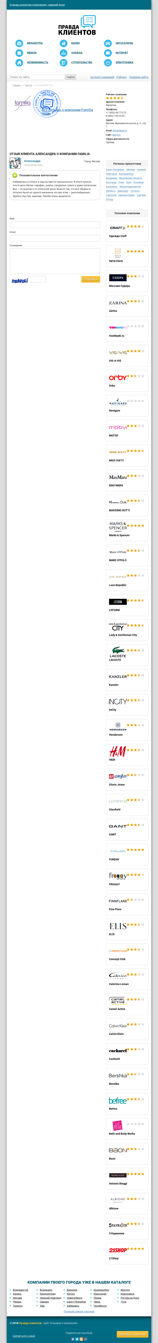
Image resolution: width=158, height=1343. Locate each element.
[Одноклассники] (81, 1339)
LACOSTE (127, 655)
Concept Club (127, 954)
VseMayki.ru (127, 331)
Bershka (127, 1079)
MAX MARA (127, 480)
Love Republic (127, 580)
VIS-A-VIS (127, 355)
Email (13, 232)
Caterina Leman (127, 979)
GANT (127, 829)
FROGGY (127, 879)
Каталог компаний (102, 77)
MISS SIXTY (127, 455)
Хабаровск (73, 1305)
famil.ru (116, 135)
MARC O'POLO (127, 555)
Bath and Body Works (127, 1128)
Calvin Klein (127, 1029)
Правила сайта (138, 77)
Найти (71, 77)
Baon (127, 1153)
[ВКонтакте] (73, 1339)
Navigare (127, 405)
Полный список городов (79, 1311)
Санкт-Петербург (76, 1301)
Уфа (42, 1305)
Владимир (46, 1289)
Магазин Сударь (127, 281)
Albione (127, 1203)
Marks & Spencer (127, 530)
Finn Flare (127, 904)
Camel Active (127, 1004)
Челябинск (100, 1305)
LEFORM (127, 605)
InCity (127, 705)
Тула (123, 1301)
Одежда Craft (127, 231)
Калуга (71, 1293)
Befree (127, 1104)
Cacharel (127, 1054)
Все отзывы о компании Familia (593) (67, 112)
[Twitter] (77, 1339)
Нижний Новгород (50, 1297)
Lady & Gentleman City (127, 630)
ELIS (127, 929)
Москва (17, 1297)
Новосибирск (74, 1297)
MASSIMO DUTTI (127, 505)
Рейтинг (122, 77)
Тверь (97, 1301)
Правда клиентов (30, 1323)
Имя (12, 218)
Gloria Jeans (127, 779)
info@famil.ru (120, 130)
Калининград (48, 1293)
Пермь (97, 1297)
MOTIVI (127, 430)
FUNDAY (127, 854)
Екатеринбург (101, 1289)
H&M (127, 754)
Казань (17, 1293)
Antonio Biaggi (127, 1178)
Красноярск (127, 1293)
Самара (44, 1301)
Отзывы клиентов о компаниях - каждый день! (37, 4)
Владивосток (20, 1289)
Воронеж (72, 1289)
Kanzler (127, 680)
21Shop (127, 1253)
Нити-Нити (127, 256)
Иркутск (125, 1289)
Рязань (17, 1301)
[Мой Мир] (85, 1339)
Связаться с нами (24, 1335)
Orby (127, 380)
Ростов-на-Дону (130, 1297)
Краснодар (100, 1293)
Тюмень (18, 1305)
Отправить (91, 279)
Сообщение (16, 245)
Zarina (127, 306)
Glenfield (127, 804)
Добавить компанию (132, 1334)
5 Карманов (127, 1228)
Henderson (127, 730)
